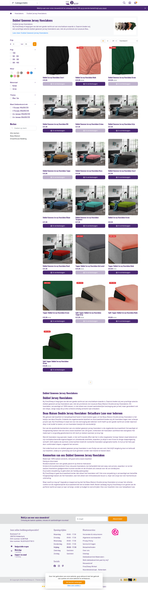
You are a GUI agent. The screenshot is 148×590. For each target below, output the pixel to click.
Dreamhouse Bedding (18, 139)
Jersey (14, 89)
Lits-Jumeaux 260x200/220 (21, 117)
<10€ (13, 53)
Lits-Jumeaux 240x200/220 (21, 114)
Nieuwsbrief (87, 563)
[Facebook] (55, 566)
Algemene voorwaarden (92, 537)
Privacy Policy (88, 541)
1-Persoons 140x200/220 (20, 107)
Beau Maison (15, 136)
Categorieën (21, 3)
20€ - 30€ (15, 59)
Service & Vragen (89, 544)
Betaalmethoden (89, 547)
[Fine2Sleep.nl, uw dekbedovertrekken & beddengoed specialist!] (71, 3)
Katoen (14, 85)
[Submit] (34, 44)
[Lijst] (107, 41)
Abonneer (117, 518)
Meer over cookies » (74, 585)
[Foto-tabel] (103, 41)
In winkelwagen (91, 84)
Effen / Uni (15, 98)
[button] (124, 3)
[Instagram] (59, 566)
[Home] (11, 13)
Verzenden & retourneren (92, 534)
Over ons (86, 550)
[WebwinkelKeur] (125, 532)
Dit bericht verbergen (74, 582)
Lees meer (102, 8)
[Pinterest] (63, 566)
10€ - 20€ (15, 56)
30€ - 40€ (15, 62)
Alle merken (14, 133)
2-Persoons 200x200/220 (20, 111)
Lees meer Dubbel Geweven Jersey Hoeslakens (30, 33)
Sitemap (86, 554)
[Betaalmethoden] (121, 580)
